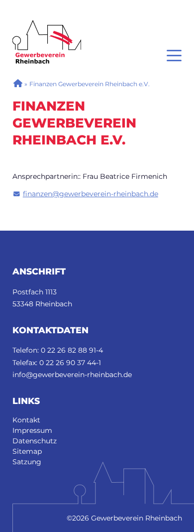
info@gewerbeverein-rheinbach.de (72, 374)
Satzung (26, 461)
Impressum (32, 430)
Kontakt (26, 419)
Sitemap (27, 451)
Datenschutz (34, 440)
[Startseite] (46, 24)
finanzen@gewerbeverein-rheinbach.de (90, 193)
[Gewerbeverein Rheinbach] (17, 84)
